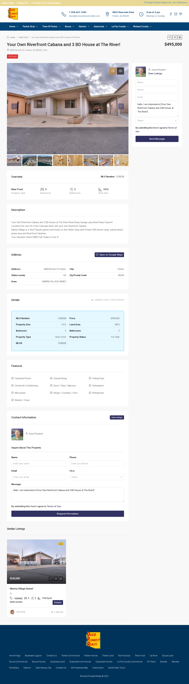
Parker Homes (91, 655)
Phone (73, 457)
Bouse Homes (38, 661)
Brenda (163, 661)
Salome (82, 26)
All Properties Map (79, 668)
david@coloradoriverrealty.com (84, 16)
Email (14, 471)
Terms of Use (54, 506)
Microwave (20, 393)
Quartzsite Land (57, 661)
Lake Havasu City (43, 668)
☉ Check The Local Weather (46, 3)
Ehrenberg (14, 668)
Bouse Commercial (18, 661)
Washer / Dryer (22, 400)
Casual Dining (60, 378)
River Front (23, 37)
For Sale (12, 56)
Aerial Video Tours (116, 668)
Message (16, 484)
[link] (36, 561)
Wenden (175, 661)
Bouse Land (167, 655)
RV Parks (151, 661)
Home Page (8, 3)
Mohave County (140, 26)
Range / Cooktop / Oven (65, 393)
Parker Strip (29, 26)
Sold (60, 544)
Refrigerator (98, 393)
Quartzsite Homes (104, 661)
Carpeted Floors (23, 378)
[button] (170, 37)
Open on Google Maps (111, 254)
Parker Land (108, 655)
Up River (153, 655)
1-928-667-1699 (77, 12)
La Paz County (119, 26)
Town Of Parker (49, 26)
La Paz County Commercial (129, 661)
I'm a (72, 471)
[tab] (112, 71)
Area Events (98, 668)
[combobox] (97, 477)
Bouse (68, 26)
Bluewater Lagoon (33, 655)
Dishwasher (98, 385)
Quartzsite (99, 26)
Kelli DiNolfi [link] (20, 612)
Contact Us (22, 3)
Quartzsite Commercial (80, 661)
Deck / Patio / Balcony (64, 385)
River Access (124, 655)
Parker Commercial (71, 655)
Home (12, 26)
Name (14, 457)
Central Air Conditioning (26, 385)
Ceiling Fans (98, 378)
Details (57, 602)
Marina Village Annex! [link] (21, 588)
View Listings (116, 417)
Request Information (68, 513)
